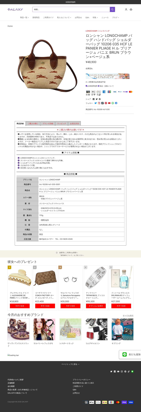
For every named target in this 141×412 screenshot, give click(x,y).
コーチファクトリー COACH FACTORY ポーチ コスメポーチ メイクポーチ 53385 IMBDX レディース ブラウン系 (45, 295)
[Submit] (112, 9)
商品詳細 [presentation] (20, 123)
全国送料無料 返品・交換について (101, 86)
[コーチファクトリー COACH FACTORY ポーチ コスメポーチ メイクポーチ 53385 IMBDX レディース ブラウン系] (45, 278)
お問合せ (76, 393)
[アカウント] (126, 9)
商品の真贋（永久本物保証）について (23, 390)
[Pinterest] (125, 371)
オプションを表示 (96, 306)
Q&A (74, 390)
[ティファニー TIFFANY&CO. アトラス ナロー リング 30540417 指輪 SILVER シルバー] (96, 278)
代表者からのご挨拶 (15, 379)
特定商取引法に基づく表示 (83, 383)
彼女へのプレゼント (22, 262)
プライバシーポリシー (81, 379)
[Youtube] (118, 371)
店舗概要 (11, 383)
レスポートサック (67, 343)
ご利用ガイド (78, 386)
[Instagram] (122, 371)
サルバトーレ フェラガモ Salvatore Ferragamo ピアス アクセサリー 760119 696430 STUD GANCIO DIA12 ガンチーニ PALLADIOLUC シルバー (70, 295)
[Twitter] (111, 371)
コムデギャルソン (93, 343)
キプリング (116, 343)
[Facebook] (115, 371)
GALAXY (25, 402)
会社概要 (11, 386)
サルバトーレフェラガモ (43, 343)
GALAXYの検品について (17, 393)
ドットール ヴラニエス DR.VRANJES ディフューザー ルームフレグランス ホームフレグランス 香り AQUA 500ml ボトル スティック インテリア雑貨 (120, 295)
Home (10, 26)
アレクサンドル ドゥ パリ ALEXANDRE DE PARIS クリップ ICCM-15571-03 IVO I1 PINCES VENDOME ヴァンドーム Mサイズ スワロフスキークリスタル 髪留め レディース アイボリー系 (20, 295)
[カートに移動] (131, 9)
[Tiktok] (129, 371)
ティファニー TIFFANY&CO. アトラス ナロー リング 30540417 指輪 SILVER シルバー (95, 295)
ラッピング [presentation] (61, 123)
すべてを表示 (128, 315)
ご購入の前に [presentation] (33, 123)
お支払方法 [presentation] (74, 123)
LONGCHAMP (91, 31)
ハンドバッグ (104, 31)
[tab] (20, 123)
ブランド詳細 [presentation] (48, 123)
